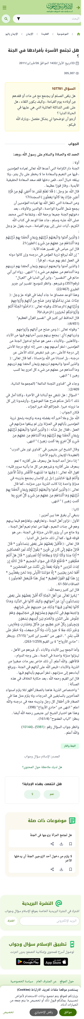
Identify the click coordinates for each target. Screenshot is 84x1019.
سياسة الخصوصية (21, 981)
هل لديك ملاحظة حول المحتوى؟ (42, 767)
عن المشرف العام (46, 981)
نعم (52, 794)
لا (32, 794)
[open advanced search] (18, 19)
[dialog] (40, 1002)
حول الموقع (67, 981)
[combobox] (50, 19)
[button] (70, 844)
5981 (39, 727)
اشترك (11, 920)
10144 (27, 727)
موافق (68, 1012)
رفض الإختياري (43, 1012)
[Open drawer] (4, 7)
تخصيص (8, 1012)
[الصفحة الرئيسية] (78, 34)
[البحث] (6, 18)
